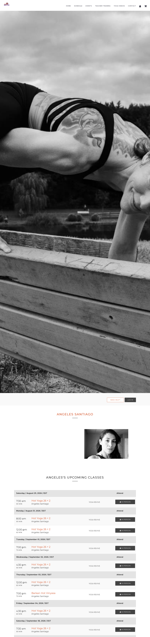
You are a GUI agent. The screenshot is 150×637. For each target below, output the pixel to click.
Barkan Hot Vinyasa (43, 593)
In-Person (126, 502)
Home (68, 6)
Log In (130, 400)
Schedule (78, 6)
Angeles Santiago (40, 504)
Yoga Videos (119, 6)
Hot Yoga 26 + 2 (40, 500)
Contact (132, 6)
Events (89, 6)
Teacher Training (103, 6)
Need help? (115, 400)
